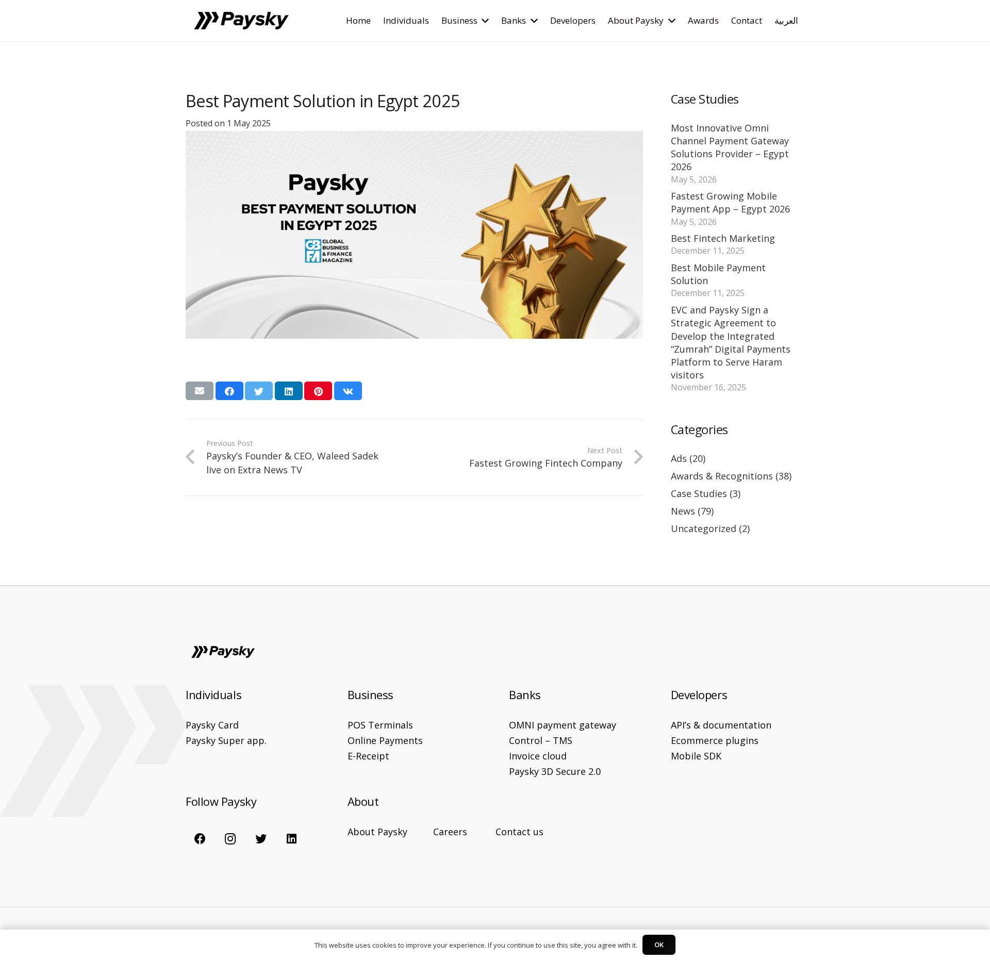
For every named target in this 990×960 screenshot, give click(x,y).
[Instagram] (230, 838)
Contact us (519, 831)
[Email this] (199, 391)
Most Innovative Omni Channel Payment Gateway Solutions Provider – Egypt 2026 (730, 147)
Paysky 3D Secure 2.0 (555, 771)
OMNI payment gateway (562, 725)
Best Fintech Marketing (723, 238)
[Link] (241, 21)
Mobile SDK (696, 756)
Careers (450, 831)
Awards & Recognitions (722, 476)
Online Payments (385, 740)
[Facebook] (200, 838)
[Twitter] (261, 838)
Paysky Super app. (226, 740)
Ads (679, 458)
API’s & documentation (721, 725)
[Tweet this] (259, 391)
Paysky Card (212, 725)
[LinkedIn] (291, 838)
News (683, 511)
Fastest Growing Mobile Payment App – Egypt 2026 (730, 202)
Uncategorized (703, 528)
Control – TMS (540, 740)
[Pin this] (318, 391)
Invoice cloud (538, 756)
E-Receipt (368, 756)
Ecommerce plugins (714, 740)
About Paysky (377, 831)
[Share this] (229, 391)
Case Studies (699, 493)
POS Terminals (380, 725)
